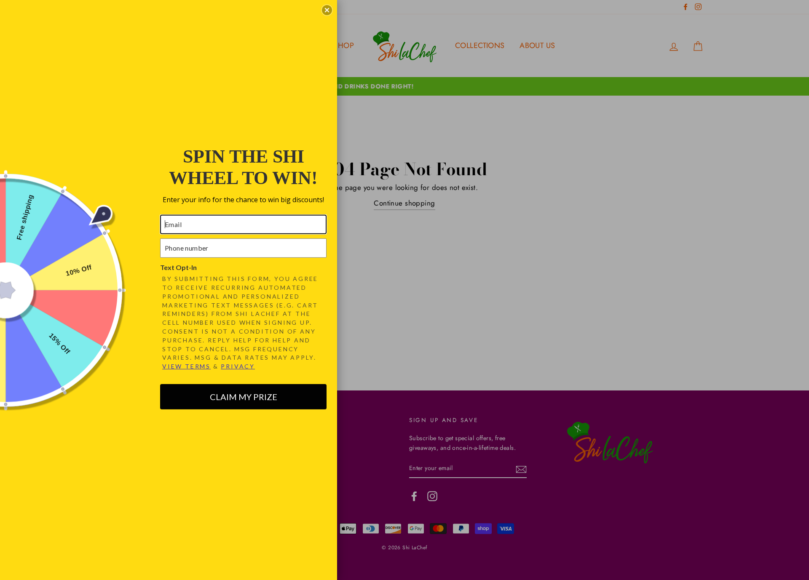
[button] (327, 10)
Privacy (238, 366)
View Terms (186, 366)
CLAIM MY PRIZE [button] (243, 397)
